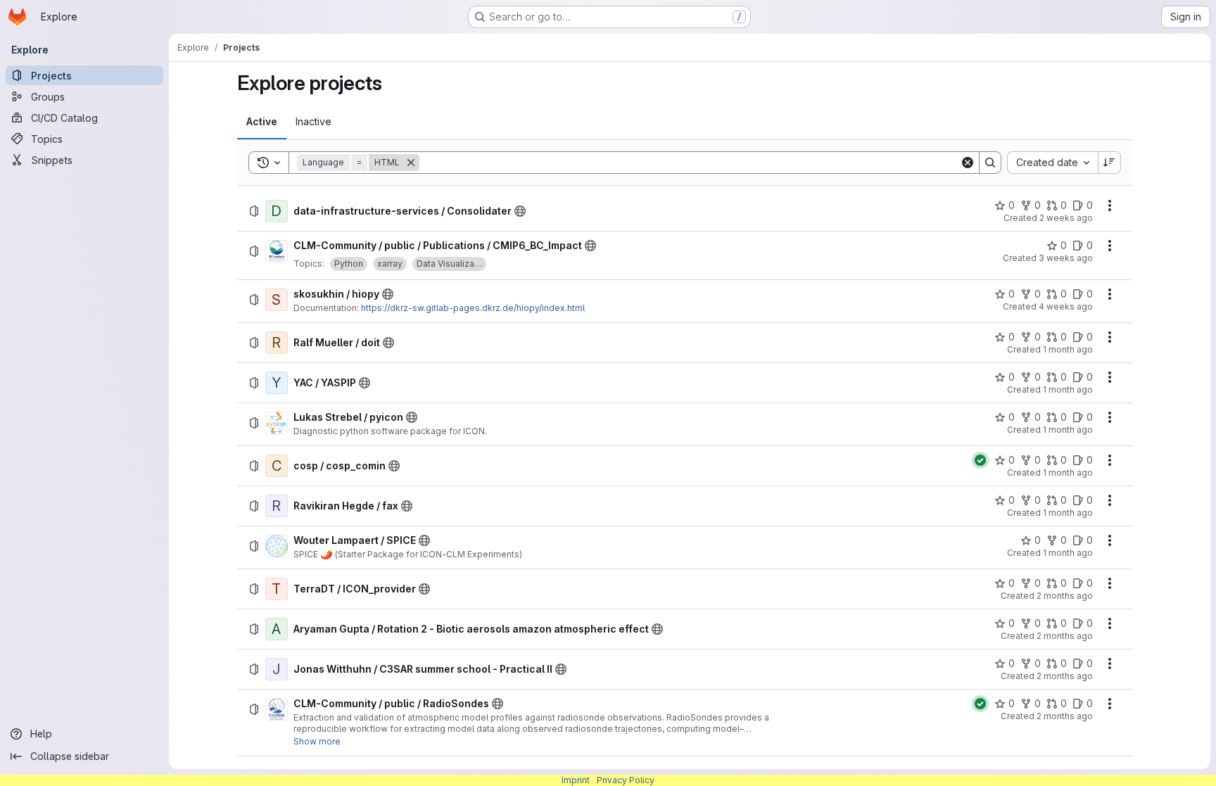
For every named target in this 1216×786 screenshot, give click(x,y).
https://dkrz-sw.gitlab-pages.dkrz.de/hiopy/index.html (473, 308)
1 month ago (1068, 349)
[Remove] (411, 162)
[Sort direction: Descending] (1109, 162)
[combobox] (1052, 162)
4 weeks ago (1066, 306)
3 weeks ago (1066, 258)
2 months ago (1065, 595)
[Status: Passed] (980, 460)
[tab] (261, 121)
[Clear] (967, 162)
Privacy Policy (625, 780)
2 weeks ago (1066, 218)
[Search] (990, 162)
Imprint (576, 780)
